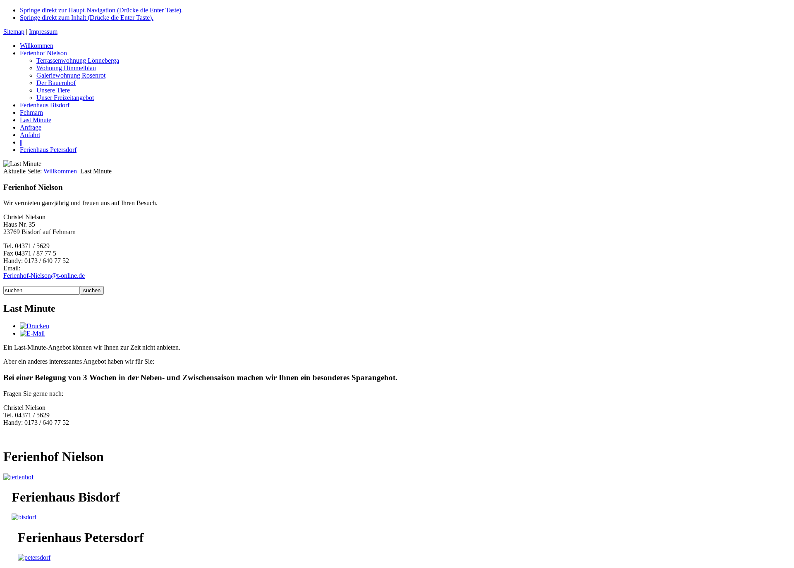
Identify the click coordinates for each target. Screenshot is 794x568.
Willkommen (60, 171)
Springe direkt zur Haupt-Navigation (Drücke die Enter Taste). (101, 10)
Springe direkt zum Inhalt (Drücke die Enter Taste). (86, 17)
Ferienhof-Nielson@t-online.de (44, 275)
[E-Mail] (32, 333)
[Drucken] (34, 325)
